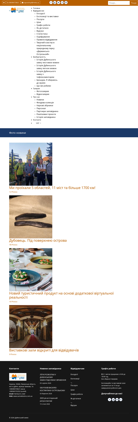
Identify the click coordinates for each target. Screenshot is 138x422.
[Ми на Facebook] (51, 2)
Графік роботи (77, 394)
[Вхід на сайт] (66, 2)
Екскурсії (74, 374)
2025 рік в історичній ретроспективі (48, 401)
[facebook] (109, 399)
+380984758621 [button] (13, 3)
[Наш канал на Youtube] (54, 2)
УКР (38, 123)
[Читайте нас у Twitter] (58, 2)
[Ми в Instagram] (62, 2)
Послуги (74, 385)
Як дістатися (76, 398)
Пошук (134, 3)
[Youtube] (113, 399)
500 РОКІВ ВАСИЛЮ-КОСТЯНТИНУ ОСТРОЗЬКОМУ (52, 391)
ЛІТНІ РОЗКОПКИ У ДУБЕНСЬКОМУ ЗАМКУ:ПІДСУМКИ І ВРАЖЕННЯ (53, 378)
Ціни (72, 390)
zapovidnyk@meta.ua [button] (31, 3)
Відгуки (74, 405)
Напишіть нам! (19, 394)
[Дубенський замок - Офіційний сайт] (17, 10)
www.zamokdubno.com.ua (22, 396)
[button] (4, 2)
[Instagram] (120, 399)
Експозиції (75, 378)
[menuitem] (36, 8)
